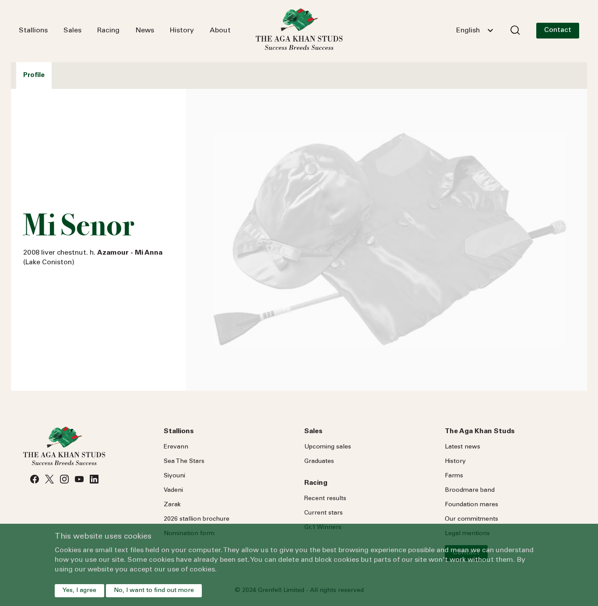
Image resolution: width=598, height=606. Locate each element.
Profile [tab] (34, 75)
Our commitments (471, 519)
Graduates (319, 462)
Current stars (323, 513)
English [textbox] (468, 30)
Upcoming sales (327, 447)
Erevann (176, 447)
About (220, 30)
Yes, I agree (79, 591)
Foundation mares (471, 505)
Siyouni (174, 476)
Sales (72, 30)
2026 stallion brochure (196, 519)
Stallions (33, 30)
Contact (557, 30)
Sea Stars (184, 462)
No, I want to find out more (154, 591)
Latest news (462, 447)
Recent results (325, 499)
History (182, 30)
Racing (108, 30)
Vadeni (173, 490)
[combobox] (474, 31)
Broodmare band (470, 490)
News (144, 30)
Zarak (172, 505)
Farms (454, 476)
